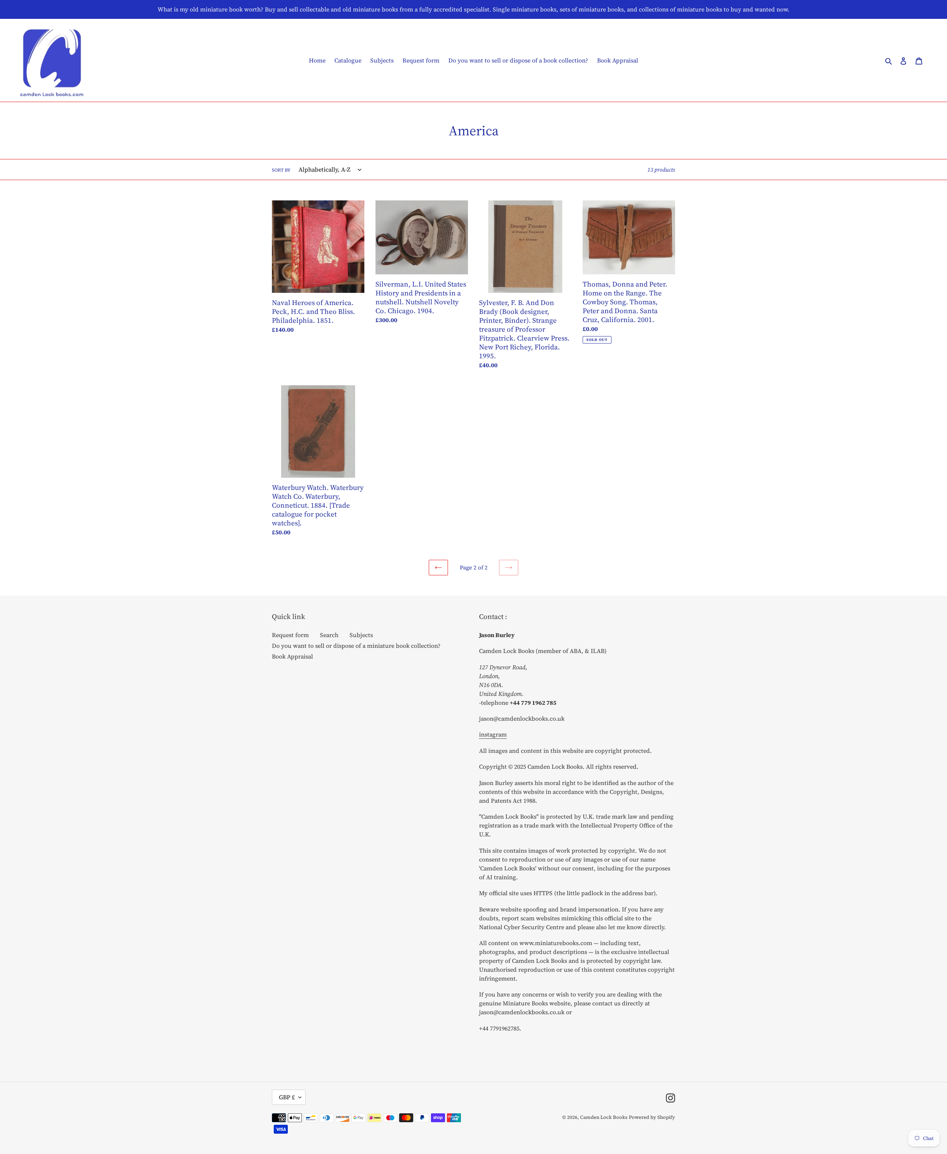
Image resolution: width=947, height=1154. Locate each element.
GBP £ (287, 1097)
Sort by (281, 170)
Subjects (361, 635)
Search (329, 635)
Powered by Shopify (652, 1117)
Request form (290, 635)
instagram (493, 734)
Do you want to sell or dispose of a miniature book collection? (356, 646)
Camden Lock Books (603, 1117)
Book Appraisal (292, 656)
